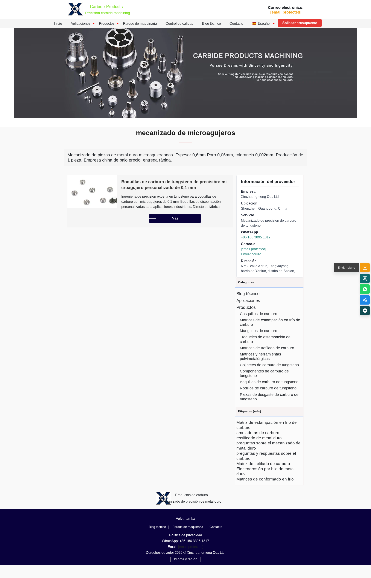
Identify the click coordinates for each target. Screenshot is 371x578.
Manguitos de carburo (258, 331)
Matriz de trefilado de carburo (263, 463)
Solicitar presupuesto (299, 23)
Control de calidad (179, 23)
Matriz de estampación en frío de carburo (266, 425)
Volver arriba (185, 518)
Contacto (236, 23)
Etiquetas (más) (249, 411)
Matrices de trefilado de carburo (267, 348)
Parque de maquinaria (140, 23)
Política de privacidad (185, 535)
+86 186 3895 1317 (256, 237)
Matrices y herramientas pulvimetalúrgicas (260, 356)
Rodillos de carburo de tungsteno (268, 388)
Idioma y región (185, 559)
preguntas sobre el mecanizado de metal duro (268, 445)
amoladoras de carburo (257, 432)
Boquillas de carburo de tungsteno (269, 382)
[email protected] (253, 249)
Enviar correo (251, 254)
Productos (106, 23)
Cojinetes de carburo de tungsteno (269, 365)
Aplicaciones (80, 23)
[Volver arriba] (365, 310)
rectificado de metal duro (259, 438)
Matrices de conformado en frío (265, 479)
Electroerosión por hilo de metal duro (265, 471)
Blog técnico (211, 23)
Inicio (58, 23)
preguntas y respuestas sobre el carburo (266, 456)
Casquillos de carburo (258, 314)
